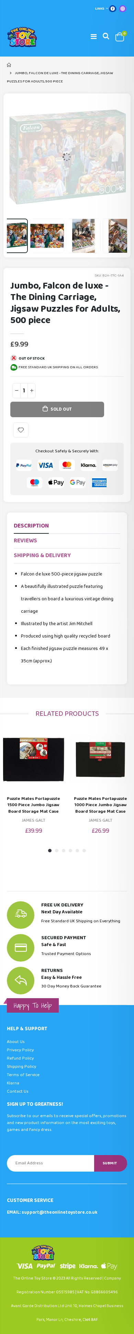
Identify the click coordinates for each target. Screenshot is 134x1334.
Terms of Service (23, 1075)
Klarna (13, 1083)
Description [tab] (31, 526)
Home (9, 65)
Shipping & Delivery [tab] (42, 555)
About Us (16, 1041)
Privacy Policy (20, 1050)
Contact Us (18, 1091)
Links (99, 9)
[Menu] (94, 36)
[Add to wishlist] (21, 430)
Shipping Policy (21, 1066)
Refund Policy (20, 1058)
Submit (110, 1163)
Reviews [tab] (25, 540)
